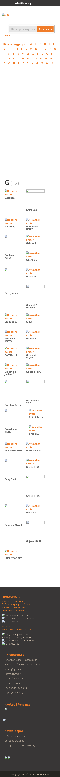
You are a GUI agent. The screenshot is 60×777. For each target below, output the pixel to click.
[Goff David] (14, 349)
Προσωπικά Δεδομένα (16, 687)
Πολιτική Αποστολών (15, 678)
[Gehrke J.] (35, 237)
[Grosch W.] (35, 507)
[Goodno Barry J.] (14, 391)
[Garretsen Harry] (35, 221)
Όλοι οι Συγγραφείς (15, 44)
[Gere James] (14, 279)
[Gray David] (14, 467)
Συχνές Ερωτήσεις (14, 692)
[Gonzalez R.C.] (35, 366)
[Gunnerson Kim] (14, 552)
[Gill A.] (35, 316)
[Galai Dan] (35, 198)
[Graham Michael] (14, 445)
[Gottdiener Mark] (14, 417)
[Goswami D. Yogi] (35, 389)
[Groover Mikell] (14, 513)
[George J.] (35, 254)
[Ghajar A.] (35, 271)
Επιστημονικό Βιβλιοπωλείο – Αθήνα (23, 664)
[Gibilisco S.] (14, 316)
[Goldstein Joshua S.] (14, 366)
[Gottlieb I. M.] (38, 411)
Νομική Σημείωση (13, 669)
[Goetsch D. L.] (35, 333)
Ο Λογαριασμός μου (15, 736)
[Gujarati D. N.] (35, 529)
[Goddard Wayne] (14, 333)
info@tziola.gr (23, 3)
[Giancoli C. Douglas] (35, 293)
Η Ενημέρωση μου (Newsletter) (20, 745)
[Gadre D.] (14, 192)
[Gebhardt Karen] (14, 243)
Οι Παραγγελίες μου (14, 740)
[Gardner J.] (14, 221)
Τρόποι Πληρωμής (13, 673)
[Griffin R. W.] (35, 461)
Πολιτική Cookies (13, 683)
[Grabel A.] (38, 428)
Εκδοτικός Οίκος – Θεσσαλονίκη (21, 659)
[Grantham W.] (35, 445)
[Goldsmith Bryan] (35, 349)
